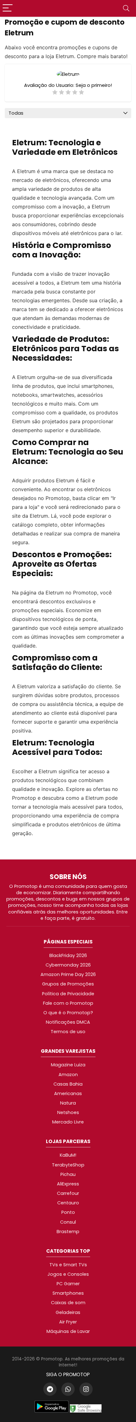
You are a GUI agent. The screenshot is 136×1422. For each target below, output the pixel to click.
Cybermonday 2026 (68, 965)
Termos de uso (68, 1031)
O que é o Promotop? (68, 1012)
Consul (68, 1222)
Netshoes (68, 1112)
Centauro (68, 1203)
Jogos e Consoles (68, 1274)
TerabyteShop (68, 1165)
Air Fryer (68, 1322)
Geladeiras (68, 1312)
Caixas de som (68, 1302)
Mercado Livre (68, 1122)
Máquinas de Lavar (68, 1331)
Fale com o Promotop (68, 1003)
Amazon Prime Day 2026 (68, 974)
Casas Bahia (68, 1084)
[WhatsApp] (68, 1389)
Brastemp (68, 1231)
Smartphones (68, 1293)
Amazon (68, 1074)
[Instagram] (86, 1389)
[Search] (126, 8)
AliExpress (68, 1184)
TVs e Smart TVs (68, 1265)
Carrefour (68, 1193)
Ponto (68, 1212)
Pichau (68, 1174)
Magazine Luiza (68, 1065)
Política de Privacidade (68, 994)
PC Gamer (68, 1283)
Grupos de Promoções (68, 984)
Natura (68, 1103)
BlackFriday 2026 (68, 955)
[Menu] (7, 8)
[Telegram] (50, 1389)
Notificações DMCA (68, 1022)
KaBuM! (68, 1155)
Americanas (68, 1093)
